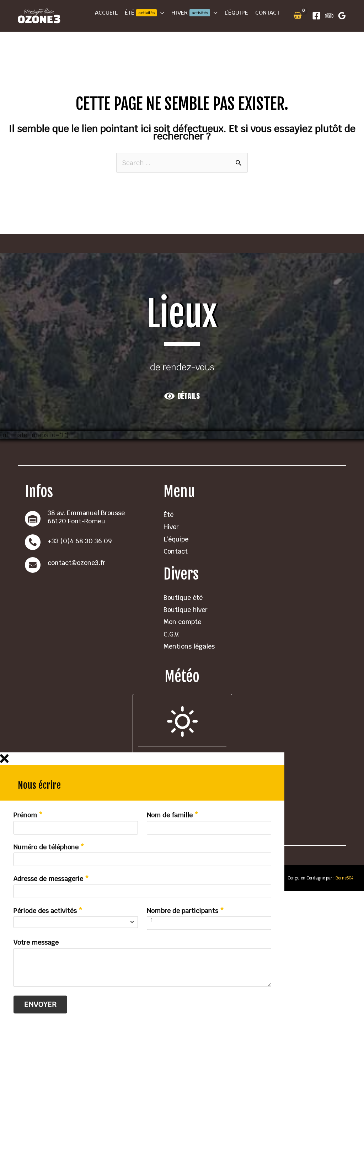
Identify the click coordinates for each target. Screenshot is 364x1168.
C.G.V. (172, 634)
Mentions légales (189, 646)
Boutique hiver (186, 610)
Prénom (28, 815)
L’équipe (176, 539)
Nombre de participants (185, 911)
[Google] (342, 15)
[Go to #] (87, 565)
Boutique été (183, 597)
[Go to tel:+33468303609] (87, 542)
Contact (176, 551)
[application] (160, 13)
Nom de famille (172, 815)
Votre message (36, 943)
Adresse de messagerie (51, 879)
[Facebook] (316, 15)
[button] (182, 396)
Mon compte (182, 622)
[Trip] (329, 15)
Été (168, 515)
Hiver (171, 527)
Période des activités (48, 911)
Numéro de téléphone (49, 847)
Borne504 (343, 878)
